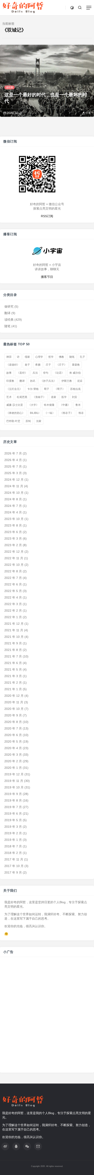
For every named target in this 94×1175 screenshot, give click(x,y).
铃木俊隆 (49, 404)
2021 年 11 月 (13, 630)
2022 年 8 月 (13, 571)
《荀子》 (59, 389)
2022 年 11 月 (13, 558)
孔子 (82, 356)
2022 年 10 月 (14, 564)
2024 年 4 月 (13, 512)
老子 (27, 364)
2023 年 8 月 (13, 525)
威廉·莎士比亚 (14, 404)
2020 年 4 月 (13, 748)
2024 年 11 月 (13, 486)
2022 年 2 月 (13, 610)
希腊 (37, 364)
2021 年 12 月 (14, 623)
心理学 (39, 356)
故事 (9, 372)
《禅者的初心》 (15, 413)
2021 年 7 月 (13, 656)
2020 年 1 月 (13, 767)
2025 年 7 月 (13, 466)
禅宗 (9, 356)
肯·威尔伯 (75, 372)
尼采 (79, 380)
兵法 (35, 372)
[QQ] (16, 1146)
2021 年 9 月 (13, 643)
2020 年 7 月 (13, 728)
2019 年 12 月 (14, 774)
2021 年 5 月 (13, 669)
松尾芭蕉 (22, 396)
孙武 (32, 380)
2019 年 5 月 (13, 820)
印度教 (10, 380)
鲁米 (78, 404)
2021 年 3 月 (13, 676)
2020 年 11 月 (13, 702)
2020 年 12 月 (14, 695)
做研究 (9, 306)
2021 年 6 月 (13, 663)
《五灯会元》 (14, 389)
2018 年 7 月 (13, 846)
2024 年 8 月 (13, 499)
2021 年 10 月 (14, 636)
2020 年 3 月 (13, 754)
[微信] (27, 1146)
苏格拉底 (75, 389)
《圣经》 (22, 372)
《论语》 (59, 372)
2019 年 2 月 (13, 833)
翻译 (7, 313)
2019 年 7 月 (13, 807)
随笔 (7, 326)
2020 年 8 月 (13, 722)
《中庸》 (65, 404)
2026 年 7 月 (13, 453)
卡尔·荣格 (33, 389)
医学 (64, 396)
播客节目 (47, 276)
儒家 (27, 356)
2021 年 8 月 (13, 650)
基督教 (76, 364)
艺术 (9, 396)
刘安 (74, 396)
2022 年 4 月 (13, 597)
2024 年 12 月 (14, 479)
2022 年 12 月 (14, 551)
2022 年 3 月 (13, 604)
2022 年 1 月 (13, 617)
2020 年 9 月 (13, 715)
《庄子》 (61, 364)
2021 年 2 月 (13, 682)
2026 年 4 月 (13, 460)
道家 (53, 396)
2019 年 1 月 (13, 839)
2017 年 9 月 (13, 872)
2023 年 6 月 (13, 532)
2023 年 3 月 (13, 538)
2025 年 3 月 (13, 473)
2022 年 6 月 (13, 584)
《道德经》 (12, 364)
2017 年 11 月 (13, 859)
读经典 (9, 87)
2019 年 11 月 (13, 781)
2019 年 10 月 (14, 787)
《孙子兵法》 (48, 380)
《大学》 (33, 404)
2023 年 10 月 (14, 519)
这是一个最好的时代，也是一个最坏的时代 (45, 97)
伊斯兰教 (66, 380)
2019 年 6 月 (13, 813)
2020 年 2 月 (13, 761)
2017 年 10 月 (14, 866)
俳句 (45, 372)
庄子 (48, 364)
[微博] (5, 1146)
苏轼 (28, 421)
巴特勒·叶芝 (13, 421)
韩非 (81, 413)
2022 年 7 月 (13, 578)
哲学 (51, 356)
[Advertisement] (47, 1017)
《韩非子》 (66, 413)
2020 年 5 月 (13, 741)
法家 (38, 421)
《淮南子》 (39, 396)
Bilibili (34, 413)
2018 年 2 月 (13, 853)
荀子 (46, 389)
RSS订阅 (47, 216)
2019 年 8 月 (13, 800)
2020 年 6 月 (13, 735)
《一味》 (49, 413)
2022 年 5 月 (13, 591)
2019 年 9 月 (13, 794)
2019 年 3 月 (13, 826)
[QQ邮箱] (38, 1146)
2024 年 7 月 (13, 506)
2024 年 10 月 (14, 492)
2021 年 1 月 (13, 689)
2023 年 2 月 (13, 545)
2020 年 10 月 (14, 709)
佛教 (61, 356)
